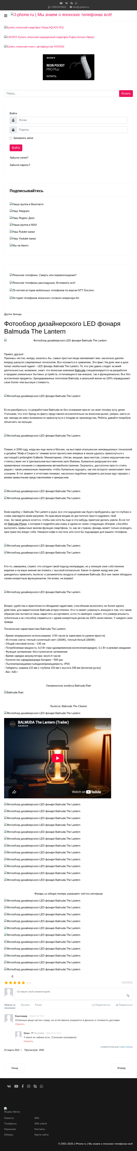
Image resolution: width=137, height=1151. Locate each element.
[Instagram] (28, 1086)
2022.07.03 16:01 (53, 1033)
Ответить (20, 1023)
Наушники (10, 1129)
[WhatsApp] (76, 3)
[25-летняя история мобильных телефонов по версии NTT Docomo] (69, 290)
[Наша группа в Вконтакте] (69, 204)
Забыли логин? (19, 157)
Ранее (38, 1004)
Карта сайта (41, 1134)
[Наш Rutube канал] (69, 232)
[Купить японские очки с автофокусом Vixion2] (68, 47)
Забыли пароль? (20, 164)
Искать (126, 93)
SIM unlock (40, 1123)
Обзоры (8, 1134)
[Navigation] (5, 15)
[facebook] (23, 1086)
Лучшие (25, 1004)
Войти (16, 147)
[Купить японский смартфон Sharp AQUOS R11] (68, 28)
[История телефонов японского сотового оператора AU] (69, 298)
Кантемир (38, 1032)
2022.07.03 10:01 (36, 1015)
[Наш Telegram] (69, 211)
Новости (9, 1118)
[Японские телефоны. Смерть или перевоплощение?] (69, 275)
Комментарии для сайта (117, 1047)
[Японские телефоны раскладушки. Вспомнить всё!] (69, 283)
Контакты (39, 1129)
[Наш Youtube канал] (69, 239)
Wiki (36, 1118)
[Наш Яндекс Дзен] (69, 218)
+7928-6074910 (58, 7)
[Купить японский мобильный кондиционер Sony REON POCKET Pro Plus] (68, 67)
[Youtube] (61, 3)
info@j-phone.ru (81, 7)
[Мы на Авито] (69, 246)
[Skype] (71, 3)
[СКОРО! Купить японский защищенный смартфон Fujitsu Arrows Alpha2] (68, 37)
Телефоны (10, 1123)
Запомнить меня (23, 137)
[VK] (66, 3)
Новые (9, 1004)
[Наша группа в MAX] (69, 225)
